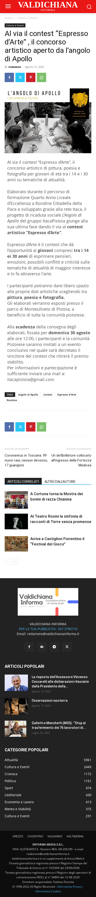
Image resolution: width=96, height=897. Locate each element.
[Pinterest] (30, 77)
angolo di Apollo (28, 394)
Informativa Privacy (69, 887)
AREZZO (18, 836)
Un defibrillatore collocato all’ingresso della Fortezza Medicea (71, 460)
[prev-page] (7, 561)
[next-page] (15, 561)
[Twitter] (20, 77)
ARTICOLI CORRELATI (23, 481)
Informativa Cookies (48, 891)
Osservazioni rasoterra (50, 700)
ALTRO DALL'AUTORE (60, 481)
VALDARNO (55, 836)
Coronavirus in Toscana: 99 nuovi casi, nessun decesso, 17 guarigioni (26, 460)
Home (9, 18)
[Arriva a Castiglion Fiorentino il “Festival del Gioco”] (16, 544)
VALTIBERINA (75, 836)
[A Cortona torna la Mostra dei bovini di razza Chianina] (16, 500)
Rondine (12, 400)
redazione (14, 67)
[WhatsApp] (41, 77)
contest (47, 394)
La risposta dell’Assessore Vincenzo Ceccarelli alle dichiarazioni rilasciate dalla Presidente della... (60, 681)
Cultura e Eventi (27, 18)
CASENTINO (35, 836)
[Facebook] (9, 77)
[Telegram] (54, 647)
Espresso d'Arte (66, 394)
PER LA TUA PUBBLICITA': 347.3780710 (48, 629)
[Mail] (41, 647)
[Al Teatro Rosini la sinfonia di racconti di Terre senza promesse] (16, 521)
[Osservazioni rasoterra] (16, 706)
